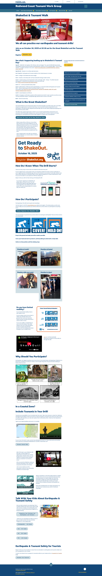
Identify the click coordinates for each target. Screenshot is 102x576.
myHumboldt (80, 1)
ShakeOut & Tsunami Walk (71, 104)
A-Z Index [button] (57, 1)
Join (45, 337)
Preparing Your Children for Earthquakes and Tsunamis (75, 101)
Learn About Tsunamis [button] (41, 10)
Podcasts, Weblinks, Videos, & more (73, 96)
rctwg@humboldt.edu (21, 570)
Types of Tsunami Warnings (71, 83)
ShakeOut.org (27, 54)
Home (17, 10)
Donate (70, 10)
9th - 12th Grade (22, 538)
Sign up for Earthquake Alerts (71, 79)
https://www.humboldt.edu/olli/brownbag (27, 82)
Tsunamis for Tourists (57, 553)
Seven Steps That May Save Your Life (73, 76)
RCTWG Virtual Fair (69, 89)
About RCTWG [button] (62, 10)
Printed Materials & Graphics (71, 93)
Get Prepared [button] (52, 10)
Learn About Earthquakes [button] (26, 10)
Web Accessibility (82, 572)
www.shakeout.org (32, 205)
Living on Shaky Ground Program (72, 86)
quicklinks (68, 1)
